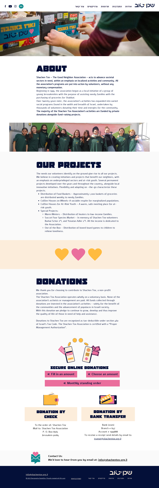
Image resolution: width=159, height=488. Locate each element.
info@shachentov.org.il (112, 460)
